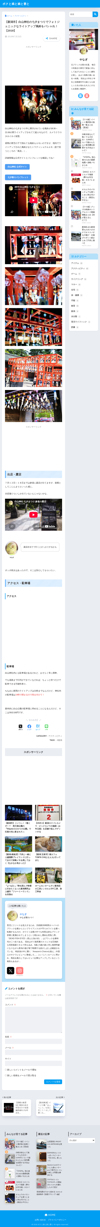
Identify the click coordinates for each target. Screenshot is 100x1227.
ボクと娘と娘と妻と (16, 3)
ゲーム (75, 274)
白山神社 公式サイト (17, 167)
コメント (10, 1005)
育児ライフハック (80, 322)
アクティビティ (55, 736)
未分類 (75, 316)
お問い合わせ (40, 1220)
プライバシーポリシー (57, 1220)
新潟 (60, 740)
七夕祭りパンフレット (18, 177)
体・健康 (76, 295)
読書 (74, 327)
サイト (8, 1059)
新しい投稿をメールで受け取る (21, 1075)
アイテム (76, 263)
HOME (51, 1214)
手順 (74, 300)
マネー (75, 284)
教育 (74, 306)
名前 (8, 1037)
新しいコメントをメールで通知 (21, 1070)
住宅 (74, 290)
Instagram (19, 975)
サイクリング (78, 279)
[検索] (95, 14)
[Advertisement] (33, 67)
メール (9, 1048)
